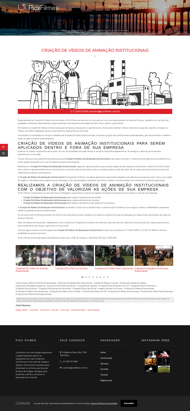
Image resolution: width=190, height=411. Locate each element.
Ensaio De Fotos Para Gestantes (61, 286)
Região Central (21, 310)
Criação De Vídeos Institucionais (151, 268)
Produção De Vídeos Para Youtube (65, 291)
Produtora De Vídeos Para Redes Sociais (34, 294)
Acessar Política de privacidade (104, 403)
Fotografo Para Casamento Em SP (114, 286)
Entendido (129, 403)
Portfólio (104, 369)
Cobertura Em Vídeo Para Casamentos (74, 268)
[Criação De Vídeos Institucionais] (154, 255)
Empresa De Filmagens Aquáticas (31, 286)
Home (64, 30)
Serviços (104, 364)
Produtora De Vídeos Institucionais (123, 291)
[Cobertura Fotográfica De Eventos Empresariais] (115, 255)
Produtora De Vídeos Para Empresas (156, 291)
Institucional (106, 358)
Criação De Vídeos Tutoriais (106, 283)
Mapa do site (106, 380)
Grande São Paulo (78, 310)
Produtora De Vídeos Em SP (94, 291)
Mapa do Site (77, 30)
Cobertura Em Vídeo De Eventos (32, 268)
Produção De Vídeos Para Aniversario (32, 291)
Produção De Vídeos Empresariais (139, 288)
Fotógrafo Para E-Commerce (143, 286)
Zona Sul (54, 310)
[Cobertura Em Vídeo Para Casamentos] (75, 255)
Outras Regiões (93, 310)
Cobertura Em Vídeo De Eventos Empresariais (36, 283)
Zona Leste (64, 310)
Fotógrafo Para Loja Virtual (84, 288)
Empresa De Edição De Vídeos (133, 283)
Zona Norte (33, 310)
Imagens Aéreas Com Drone (110, 288)
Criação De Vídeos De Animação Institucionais (108, 30)
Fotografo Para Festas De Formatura (54, 288)
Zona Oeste (44, 310)
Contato (104, 375)
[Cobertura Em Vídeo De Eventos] (35, 255)
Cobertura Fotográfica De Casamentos (75, 283)
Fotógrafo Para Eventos (26, 288)
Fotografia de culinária (87, 286)
